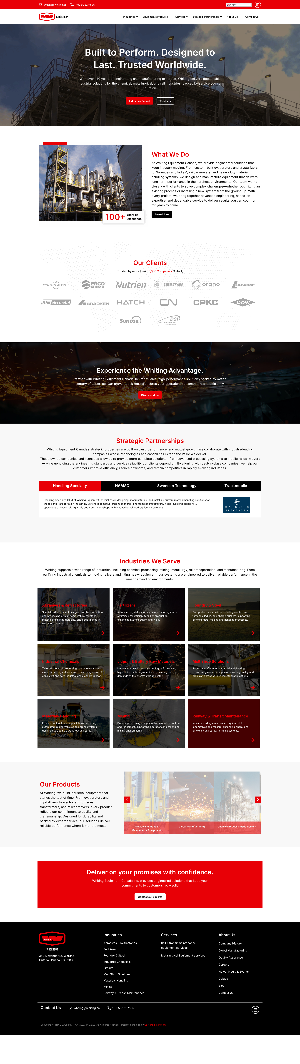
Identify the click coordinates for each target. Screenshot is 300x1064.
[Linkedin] (258, 5)
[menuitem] (131, 16)
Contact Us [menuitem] (252, 16)
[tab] (70, 486)
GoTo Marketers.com (155, 1024)
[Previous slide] (127, 800)
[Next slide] (258, 800)
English (233, 4)
